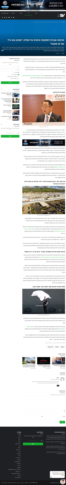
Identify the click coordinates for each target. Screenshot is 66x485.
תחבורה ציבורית (17, 477)
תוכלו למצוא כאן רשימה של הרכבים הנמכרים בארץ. (54, 439)
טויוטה (62, 347)
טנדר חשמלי (18, 449)
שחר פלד (62, 53)
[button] (62, 481)
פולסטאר (18, 467)
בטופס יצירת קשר (60, 447)
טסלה (42, 75)
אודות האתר (22, 482)
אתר (42, 416)
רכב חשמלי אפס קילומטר (16, 473)
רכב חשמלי (50, 347)
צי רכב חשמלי (18, 471)
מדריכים (13, 13)
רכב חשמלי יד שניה (14, 78)
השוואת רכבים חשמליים (12, 482)
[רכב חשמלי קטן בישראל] (15, 106)
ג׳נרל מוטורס (62, 167)
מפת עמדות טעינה (5, 13)
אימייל (64, 416)
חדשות (28, 13)
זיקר (19, 445)
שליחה (10, 82)
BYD (19, 435)
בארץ (19, 439)
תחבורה (19, 475)
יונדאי (19, 455)
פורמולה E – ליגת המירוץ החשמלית (14, 469)
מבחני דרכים (18, 457)
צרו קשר (17, 482)
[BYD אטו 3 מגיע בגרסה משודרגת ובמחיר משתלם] (58, 360)
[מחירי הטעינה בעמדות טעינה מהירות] (15, 118)
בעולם (19, 441)
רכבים (21, 13)
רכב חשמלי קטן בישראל (7, 105)
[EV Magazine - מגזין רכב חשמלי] (61, 15)
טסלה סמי (18, 453)
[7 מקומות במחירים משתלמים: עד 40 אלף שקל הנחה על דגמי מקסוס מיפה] (28, 360)
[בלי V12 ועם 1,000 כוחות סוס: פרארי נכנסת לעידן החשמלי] (43, 360)
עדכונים (19, 465)
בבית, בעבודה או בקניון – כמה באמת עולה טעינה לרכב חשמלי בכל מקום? (6, 100)
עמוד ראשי (61, 22)
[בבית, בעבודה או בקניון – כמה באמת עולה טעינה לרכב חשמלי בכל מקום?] (15, 100)
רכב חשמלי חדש (15, 74)
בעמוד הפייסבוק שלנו (52, 447)
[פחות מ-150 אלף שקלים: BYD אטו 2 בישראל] (15, 94)
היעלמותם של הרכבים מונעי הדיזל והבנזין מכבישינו (53, 257)
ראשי (36, 13)
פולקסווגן (56, 167)
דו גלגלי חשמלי (17, 443)
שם (64, 410)
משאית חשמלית (17, 461)
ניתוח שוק (18, 463)
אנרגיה (19, 437)
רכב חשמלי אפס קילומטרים (12, 76)
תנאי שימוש (26, 482)
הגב (58, 385)
